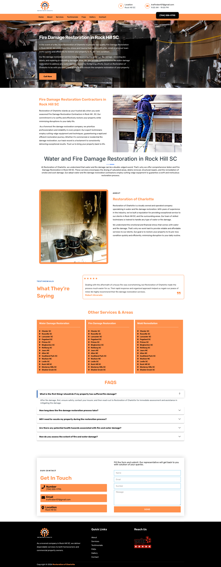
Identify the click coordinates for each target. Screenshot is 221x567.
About (49, 17)
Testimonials (72, 17)
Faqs (84, 17)
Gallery (92, 17)
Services (60, 17)
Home (41, 17)
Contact (102, 17)
